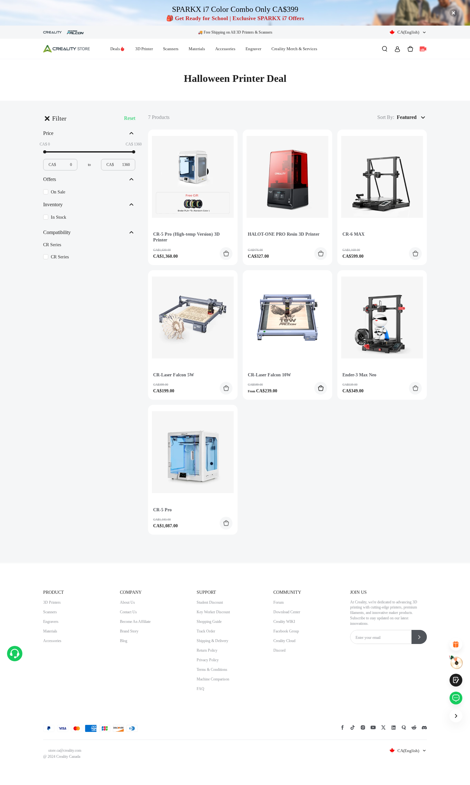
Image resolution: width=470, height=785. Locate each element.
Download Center (286, 612)
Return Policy (207, 650)
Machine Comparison (213, 679)
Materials (197, 48)
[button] (408, 32)
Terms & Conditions (212, 669)
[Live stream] (423, 49)
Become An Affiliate (135, 621)
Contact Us (128, 612)
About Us (127, 602)
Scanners (170, 48)
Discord (279, 650)
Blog (123, 641)
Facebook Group (286, 631)
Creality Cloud (284, 641)
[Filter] (47, 118)
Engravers (51, 621)
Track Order (206, 631)
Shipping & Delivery (212, 641)
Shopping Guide (209, 621)
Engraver (253, 48)
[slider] (44, 151)
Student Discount (210, 602)
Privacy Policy (208, 660)
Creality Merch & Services (294, 48)
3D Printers (52, 602)
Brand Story (129, 631)
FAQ (200, 689)
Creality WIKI (284, 621)
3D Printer (144, 48)
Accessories (225, 48)
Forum (278, 602)
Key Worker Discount (213, 612)
